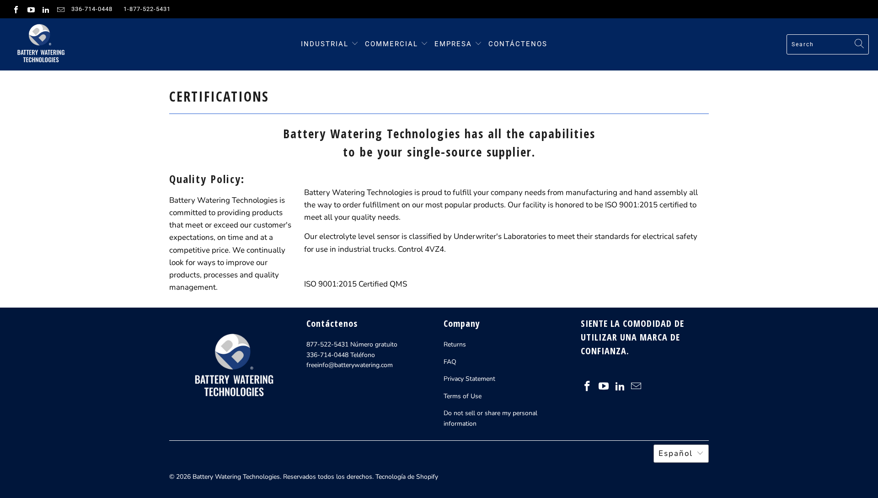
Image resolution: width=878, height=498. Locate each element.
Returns (455, 344)
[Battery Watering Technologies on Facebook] (15, 9)
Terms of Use (463, 396)
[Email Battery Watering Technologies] (60, 9)
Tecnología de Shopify (406, 476)
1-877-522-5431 (147, 8)
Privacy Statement (469, 378)
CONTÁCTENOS (517, 44)
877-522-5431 (327, 344)
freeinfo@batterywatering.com (349, 365)
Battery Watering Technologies (236, 476)
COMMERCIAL (391, 44)
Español (675, 453)
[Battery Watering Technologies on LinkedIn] (45, 9)
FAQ (450, 361)
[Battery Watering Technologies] (40, 44)
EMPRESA (454, 44)
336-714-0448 (91, 8)
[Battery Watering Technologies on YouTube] (30, 9)
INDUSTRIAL (324, 44)
